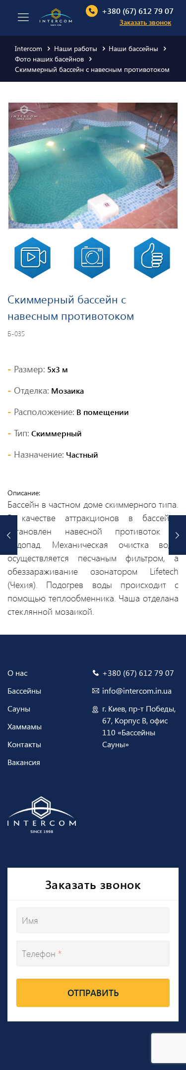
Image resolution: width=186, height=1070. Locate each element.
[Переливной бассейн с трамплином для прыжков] (8, 535)
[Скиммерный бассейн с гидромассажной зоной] (177, 535)
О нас (17, 672)
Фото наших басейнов (49, 58)
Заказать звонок (145, 22)
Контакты (24, 744)
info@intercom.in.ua (137, 690)
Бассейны (24, 690)
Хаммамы (24, 726)
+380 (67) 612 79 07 (138, 10)
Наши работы (75, 48)
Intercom (28, 48)
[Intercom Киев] (56, 16)
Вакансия (23, 762)
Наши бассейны (133, 48)
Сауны (18, 708)
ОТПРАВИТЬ (93, 993)
